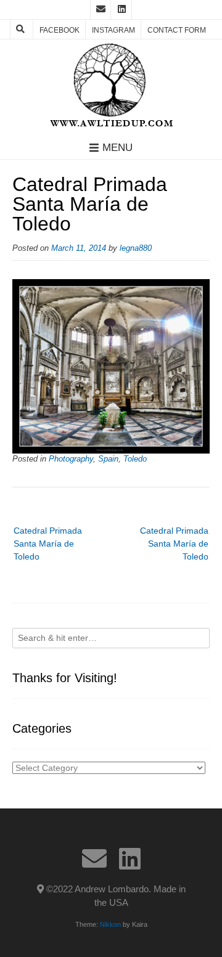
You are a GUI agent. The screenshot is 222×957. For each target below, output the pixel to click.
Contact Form (176, 30)
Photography (71, 459)
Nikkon (110, 924)
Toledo (135, 459)
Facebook (59, 30)
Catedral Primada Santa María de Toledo (174, 543)
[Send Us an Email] (100, 10)
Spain (108, 459)
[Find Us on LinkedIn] (121, 10)
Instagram (113, 30)
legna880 (136, 248)
